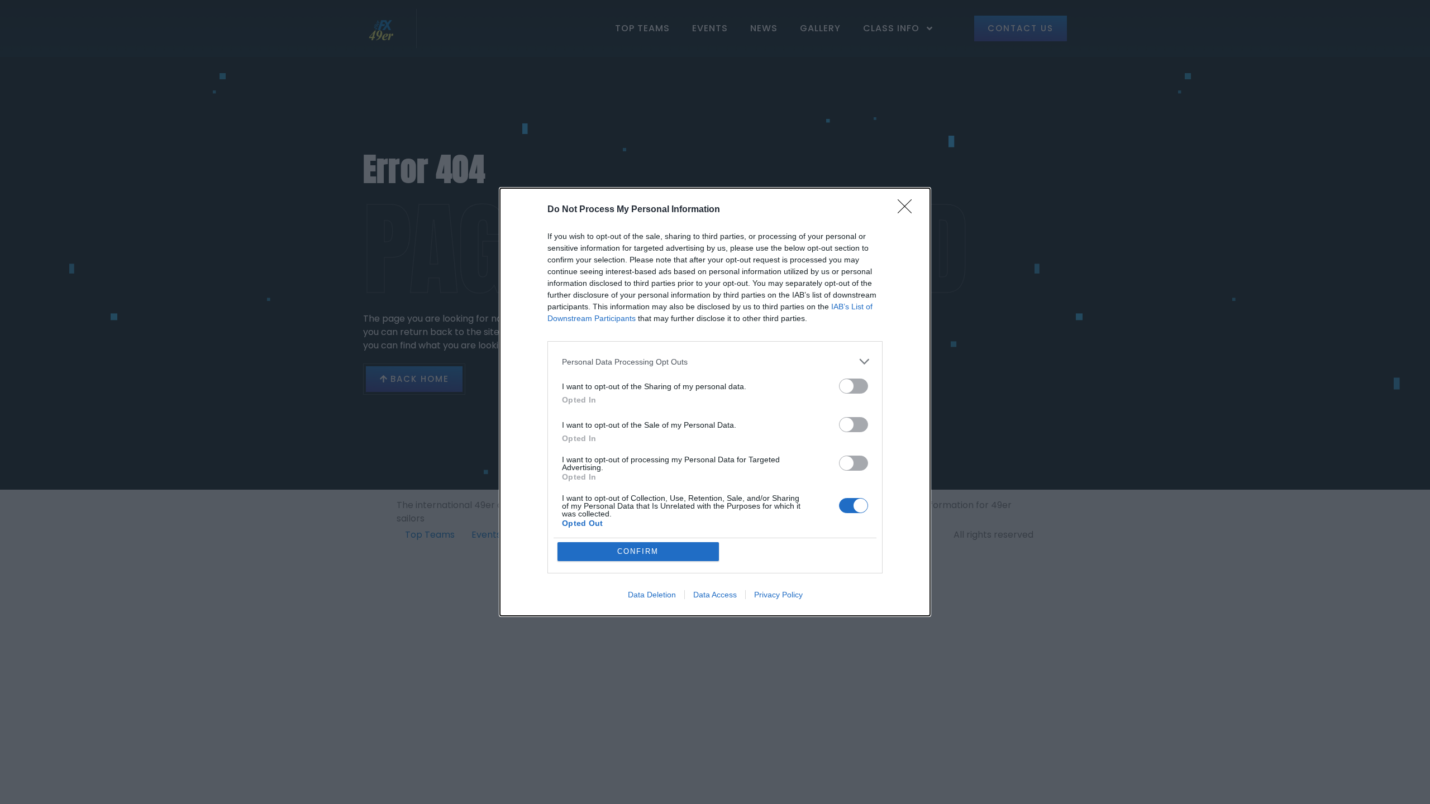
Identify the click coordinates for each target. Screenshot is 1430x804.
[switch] (853, 386)
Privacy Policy (778, 594)
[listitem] (715, 361)
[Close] (908, 210)
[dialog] (715, 402)
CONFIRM (638, 551)
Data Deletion (652, 594)
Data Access (715, 594)
